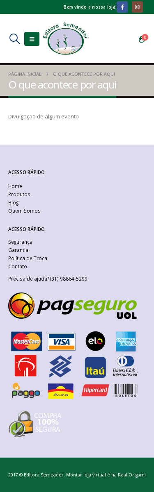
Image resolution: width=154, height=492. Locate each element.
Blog (13, 202)
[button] (14, 39)
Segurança (20, 241)
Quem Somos (24, 210)
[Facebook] (122, 6)
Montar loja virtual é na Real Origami (106, 475)
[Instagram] (137, 6)
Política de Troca (27, 258)
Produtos (19, 194)
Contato (17, 266)
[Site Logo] (64, 39)
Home (15, 186)
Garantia (18, 250)
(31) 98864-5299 (68, 278)
